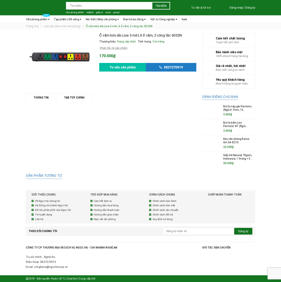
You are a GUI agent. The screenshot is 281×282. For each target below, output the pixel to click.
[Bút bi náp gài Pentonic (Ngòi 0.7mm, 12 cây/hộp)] (211, 107)
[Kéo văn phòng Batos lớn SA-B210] (211, 139)
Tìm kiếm (160, 5)
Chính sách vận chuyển (165, 210)
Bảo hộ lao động (133, 19)
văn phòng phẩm (75, 12)
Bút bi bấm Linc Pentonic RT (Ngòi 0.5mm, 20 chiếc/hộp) (237, 126)
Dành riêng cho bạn (220, 97)
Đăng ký (250, 7)
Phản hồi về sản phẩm (113, 48)
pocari (116, 12)
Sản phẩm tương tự (44, 176)
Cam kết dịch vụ (103, 201)
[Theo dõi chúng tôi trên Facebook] (62, 231)
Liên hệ (39, 219)
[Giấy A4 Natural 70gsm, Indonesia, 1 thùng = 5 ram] (211, 155)
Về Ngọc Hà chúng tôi (47, 201)
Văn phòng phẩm (37, 18)
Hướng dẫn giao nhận (106, 214)
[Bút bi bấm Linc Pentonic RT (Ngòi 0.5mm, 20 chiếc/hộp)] (211, 123)
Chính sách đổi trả (163, 214)
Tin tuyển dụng (43, 214)
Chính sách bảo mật (164, 205)
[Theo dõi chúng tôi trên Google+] (74, 231)
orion (108, 12)
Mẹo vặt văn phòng (105, 219)
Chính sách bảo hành (164, 201)
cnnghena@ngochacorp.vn (51, 266)
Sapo (99, 278)
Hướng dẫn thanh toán (106, 210)
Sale (184, 19)
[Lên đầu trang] (274, 270)
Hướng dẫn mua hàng (106, 205)
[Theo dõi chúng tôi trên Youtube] (68, 231)
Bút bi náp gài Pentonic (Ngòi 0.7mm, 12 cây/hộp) (237, 110)
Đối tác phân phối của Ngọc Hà (53, 210)
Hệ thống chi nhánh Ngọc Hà (51, 205)
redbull (90, 12)
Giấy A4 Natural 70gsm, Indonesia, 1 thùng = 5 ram (237, 159)
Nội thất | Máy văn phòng (101, 19)
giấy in (99, 12)
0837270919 (48, 261)
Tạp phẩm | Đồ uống (67, 19)
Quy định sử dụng (163, 219)
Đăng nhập (236, 7)
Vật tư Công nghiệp (163, 19)
